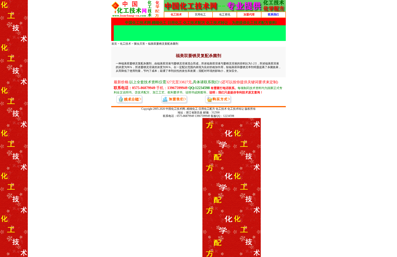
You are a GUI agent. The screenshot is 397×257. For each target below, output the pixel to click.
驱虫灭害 (139, 43)
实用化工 (200, 14)
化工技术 (125, 43)
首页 (114, 43)
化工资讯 (224, 14)
